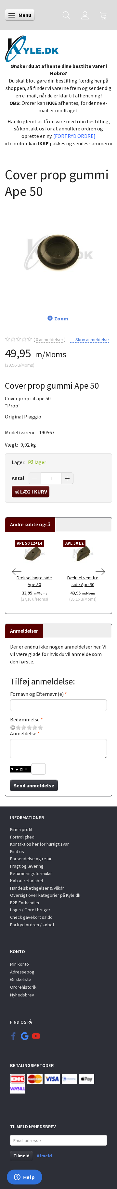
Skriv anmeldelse (91, 339)
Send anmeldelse (34, 785)
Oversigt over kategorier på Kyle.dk (45, 895)
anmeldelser (49, 339)
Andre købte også (30, 524)
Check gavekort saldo (31, 917)
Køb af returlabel (26, 880)
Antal (18, 478)
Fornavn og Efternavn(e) (37, 694)
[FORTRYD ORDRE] (74, 136)
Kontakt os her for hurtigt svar (39, 844)
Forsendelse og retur (31, 858)
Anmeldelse (23, 733)
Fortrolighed (22, 837)
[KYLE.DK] (31, 47)
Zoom (61, 318)
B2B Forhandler (25, 903)
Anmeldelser (24, 631)
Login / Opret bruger (30, 910)
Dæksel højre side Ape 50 (34, 581)
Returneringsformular (31, 873)
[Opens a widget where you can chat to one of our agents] (24, 1178)
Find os (17, 851)
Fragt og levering (27, 866)
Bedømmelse (25, 719)
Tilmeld (21, 1156)
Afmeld (44, 1156)
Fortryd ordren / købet (32, 925)
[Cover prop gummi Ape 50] (58, 252)
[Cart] (103, 15)
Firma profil (21, 829)
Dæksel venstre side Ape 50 (82, 581)
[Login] (85, 15)
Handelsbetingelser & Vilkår (37, 888)
